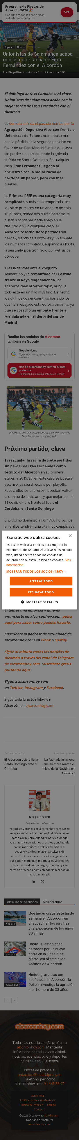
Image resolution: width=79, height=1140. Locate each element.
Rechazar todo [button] (41, 592)
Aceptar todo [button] (41, 581)
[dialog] (39, 570)
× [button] (70, 535)
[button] (39, 571)
